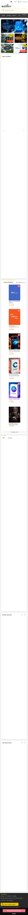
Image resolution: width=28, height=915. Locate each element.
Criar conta (25, 1)
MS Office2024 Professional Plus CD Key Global (12, 898)
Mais (23, 282)
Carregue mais (14, 432)
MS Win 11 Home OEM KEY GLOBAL (14, 302)
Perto (14, 913)
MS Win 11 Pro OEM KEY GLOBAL (9, 896)
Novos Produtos (8, 282)
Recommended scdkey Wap (14, 910)
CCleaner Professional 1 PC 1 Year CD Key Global (14, 375)
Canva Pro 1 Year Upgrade (7, 900)
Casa (3, 15)
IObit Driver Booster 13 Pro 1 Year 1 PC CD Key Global (14, 351)
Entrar (20, 1)
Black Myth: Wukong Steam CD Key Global (13, 424)
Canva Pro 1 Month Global (14, 399)
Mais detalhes (14, 299)
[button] (2, 31)
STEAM (9, 15)
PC (19, 15)
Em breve (19, 282)
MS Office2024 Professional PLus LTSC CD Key (14, 327)
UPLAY (14, 15)
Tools (24, 14)
